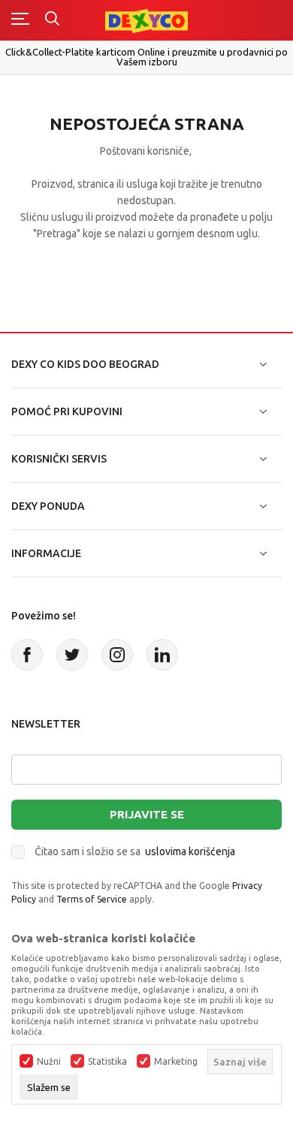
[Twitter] (72, 655)
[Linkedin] (162, 655)
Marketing (176, 1061)
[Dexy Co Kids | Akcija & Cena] (146, 20)
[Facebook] (27, 655)
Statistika (107, 1061)
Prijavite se (147, 814)
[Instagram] (117, 655)
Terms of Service (91, 899)
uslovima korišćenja (190, 851)
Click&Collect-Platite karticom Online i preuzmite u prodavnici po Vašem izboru (146, 57)
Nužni (49, 1061)
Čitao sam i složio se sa (135, 851)
